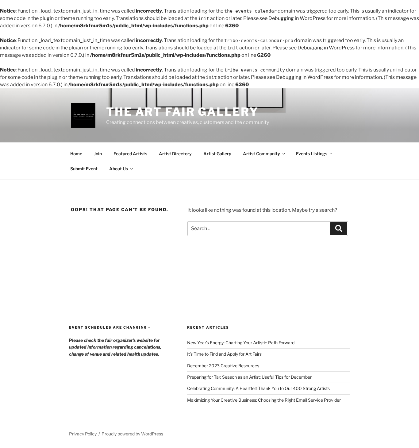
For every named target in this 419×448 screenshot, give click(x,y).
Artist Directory (175, 153)
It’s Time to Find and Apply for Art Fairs (224, 354)
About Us (118, 168)
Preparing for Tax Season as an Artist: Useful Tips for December (249, 377)
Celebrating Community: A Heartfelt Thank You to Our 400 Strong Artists (258, 388)
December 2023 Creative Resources (223, 365)
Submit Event (84, 168)
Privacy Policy (83, 433)
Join (98, 153)
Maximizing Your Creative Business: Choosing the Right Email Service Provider (264, 400)
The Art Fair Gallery (182, 111)
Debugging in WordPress (296, 18)
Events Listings (311, 153)
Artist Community (261, 153)
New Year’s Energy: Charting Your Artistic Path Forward (240, 342)
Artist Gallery (217, 153)
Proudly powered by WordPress (132, 433)
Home (76, 153)
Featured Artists (130, 153)
